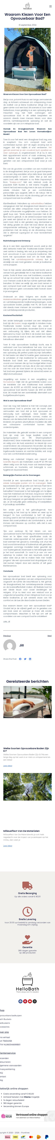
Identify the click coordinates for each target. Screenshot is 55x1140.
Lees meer (7, 766)
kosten (18, 323)
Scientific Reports (11, 462)
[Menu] (50, 6)
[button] (20, 659)
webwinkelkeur (37, 203)
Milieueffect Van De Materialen (21, 831)
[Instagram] (35, 1001)
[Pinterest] (25, 1001)
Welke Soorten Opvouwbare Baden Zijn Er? (26, 749)
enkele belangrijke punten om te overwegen (24, 483)
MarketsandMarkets (12, 299)
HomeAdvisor (9, 382)
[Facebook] (20, 1001)
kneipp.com (15, 182)
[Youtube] (30, 1001)
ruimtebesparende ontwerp (29, 259)
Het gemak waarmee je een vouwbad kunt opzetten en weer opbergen (27, 150)
